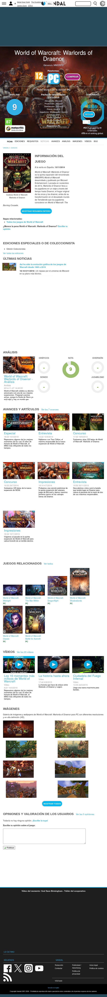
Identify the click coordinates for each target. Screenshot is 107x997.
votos (92, 128)
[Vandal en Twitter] (18, 968)
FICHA (10, 142)
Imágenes (77, 141)
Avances (55, 141)
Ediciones (20, 141)
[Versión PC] (53, 78)
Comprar (72, 76)
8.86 (92, 106)
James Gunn (22, 6)
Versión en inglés (53, 988)
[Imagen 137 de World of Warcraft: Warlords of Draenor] (21, 789)
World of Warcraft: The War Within (33, 599)
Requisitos (32, 141)
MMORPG (59, 65)
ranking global (96, 133)
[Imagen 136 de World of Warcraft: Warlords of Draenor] (70, 769)
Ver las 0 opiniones (85, 814)
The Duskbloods (37, 2)
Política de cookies (96, 968)
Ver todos (48, 563)
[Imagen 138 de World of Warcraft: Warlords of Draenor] (18, 769)
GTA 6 (30, 6)
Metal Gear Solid (23, 2)
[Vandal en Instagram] (28, 968)
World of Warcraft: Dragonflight (56, 599)
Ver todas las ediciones (13, 253)
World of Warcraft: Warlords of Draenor (53, 55)
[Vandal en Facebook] (7, 968)
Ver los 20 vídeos (25, 651)
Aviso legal (93, 965)
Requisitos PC (53, 126)
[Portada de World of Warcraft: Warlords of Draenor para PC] (17, 173)
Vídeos (88, 141)
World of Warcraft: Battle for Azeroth (33, 637)
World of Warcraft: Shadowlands (78, 599)
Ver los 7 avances (50, 409)
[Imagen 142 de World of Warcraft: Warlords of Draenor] (18, 729)
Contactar (58, 968)
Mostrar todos (52, 804)
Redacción (59, 965)
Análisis (66, 141)
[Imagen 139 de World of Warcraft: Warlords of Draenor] (73, 749)
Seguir (89, 114)
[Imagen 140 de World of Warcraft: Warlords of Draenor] (70, 729)
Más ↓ (50, 4)
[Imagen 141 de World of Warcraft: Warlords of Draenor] (21, 749)
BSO (96, 141)
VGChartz (58, 981)
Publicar (10, 848)
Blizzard (58, 101)
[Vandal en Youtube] (39, 968)
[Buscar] (95, 3)
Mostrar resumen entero (36, 211)
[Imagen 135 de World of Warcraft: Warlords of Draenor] (73, 789)
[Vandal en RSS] (7, 977)
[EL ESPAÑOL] (102, 3)
